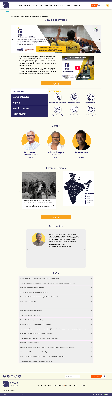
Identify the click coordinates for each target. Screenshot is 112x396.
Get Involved (58, 5)
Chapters (68, 5)
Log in (107, 5)
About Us (77, 5)
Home (7, 11)
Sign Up (56, 83)
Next (96, 143)
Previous (16, 143)
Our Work (27, 5)
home (20, 5)
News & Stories (37, 5)
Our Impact (48, 5)
